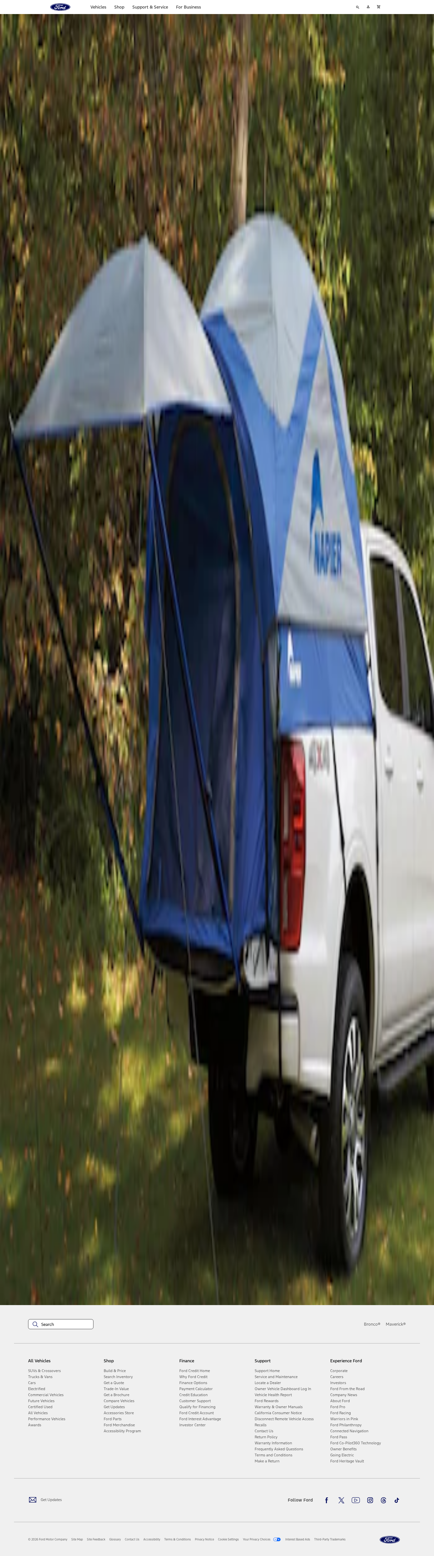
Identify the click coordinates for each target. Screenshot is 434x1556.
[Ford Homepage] (390, 1539)
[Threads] (384, 1500)
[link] (77, 1539)
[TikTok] (397, 1500)
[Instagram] (370, 1500)
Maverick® (396, 1324)
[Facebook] (328, 1500)
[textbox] (60, 1324)
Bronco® (372, 1324)
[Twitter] (341, 1500)
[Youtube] (356, 1500)
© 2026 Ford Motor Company (47, 1539)
